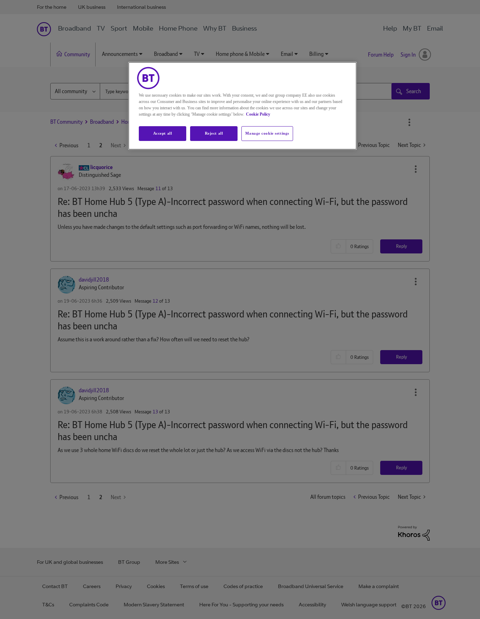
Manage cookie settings (267, 133)
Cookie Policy (258, 114)
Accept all (162, 133)
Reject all (214, 133)
